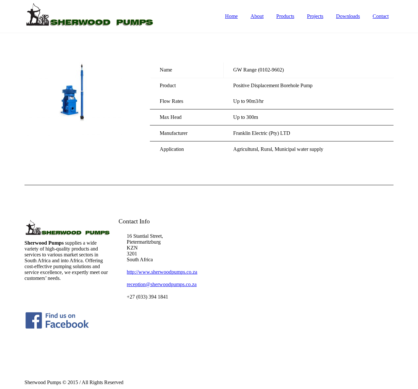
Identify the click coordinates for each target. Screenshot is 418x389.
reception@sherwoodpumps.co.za (162, 284)
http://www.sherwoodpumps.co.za (162, 272)
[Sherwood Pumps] (89, 14)
